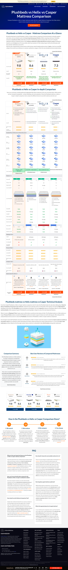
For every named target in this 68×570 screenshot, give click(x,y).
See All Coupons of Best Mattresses (56, 169)
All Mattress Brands (60, 538)
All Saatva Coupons (19, 173)
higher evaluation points (22, 513)
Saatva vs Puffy (26, 551)
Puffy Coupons (48, 551)
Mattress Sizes (37, 553)
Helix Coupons (48, 554)
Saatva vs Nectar (26, 552)
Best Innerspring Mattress (39, 542)
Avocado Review (26, 545)
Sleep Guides (50, 3)
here (15, 551)
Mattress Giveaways (60, 540)
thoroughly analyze (6, 436)
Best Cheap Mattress (38, 548)
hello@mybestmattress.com (33, 564)
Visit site (19, 83)
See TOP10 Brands (56, 83)
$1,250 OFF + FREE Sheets (31, 169)
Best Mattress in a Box (38, 547)
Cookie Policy (59, 554)
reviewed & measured (12, 466)
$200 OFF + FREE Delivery (19, 170)
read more (22, 285)
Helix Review (25, 540)
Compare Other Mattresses (57, 51)
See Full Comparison (34, 25)
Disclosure (59, 552)
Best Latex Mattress (38, 544)
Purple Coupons (49, 556)
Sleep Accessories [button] (61, 6)
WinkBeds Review (26, 537)
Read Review (19, 85)
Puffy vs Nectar (26, 557)
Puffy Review (25, 534)
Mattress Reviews (60, 537)
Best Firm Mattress (38, 540)
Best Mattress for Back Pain (39, 536)
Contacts (59, 548)
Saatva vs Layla (26, 554)
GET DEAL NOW (55, 568)
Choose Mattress (38, 556)
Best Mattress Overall (38, 532)
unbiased (30, 1)
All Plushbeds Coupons (31, 172)
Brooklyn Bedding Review (27, 546)
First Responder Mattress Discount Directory (50, 541)
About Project (59, 546)
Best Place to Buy (38, 554)
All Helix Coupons (44, 172)
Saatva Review (25, 532)
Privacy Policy (59, 551)
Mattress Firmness (38, 558)
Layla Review (25, 535)
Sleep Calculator (56, 3)
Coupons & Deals (32, 3)
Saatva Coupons (49, 549)
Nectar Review (25, 542)
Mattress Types (37, 559)
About (45, 3)
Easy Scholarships (60, 542)
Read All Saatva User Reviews (45, 388)
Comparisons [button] (53, 6)
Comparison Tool (60, 532)
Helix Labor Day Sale (44, 169)
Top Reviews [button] (45, 6)
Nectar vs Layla (26, 556)
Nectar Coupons (49, 553)
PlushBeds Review (26, 538)
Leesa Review (25, 543)
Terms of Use (59, 549)
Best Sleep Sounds (64, 3)
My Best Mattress (4, 536)
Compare (15, 409)
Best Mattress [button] (37, 6)
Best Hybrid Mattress (38, 545)
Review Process (39, 3)
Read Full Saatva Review (11, 384)
